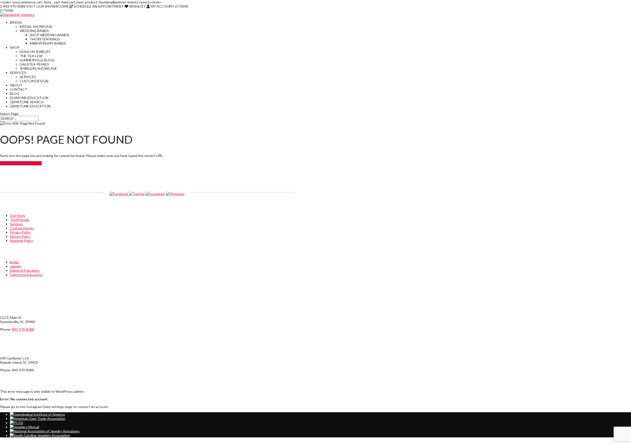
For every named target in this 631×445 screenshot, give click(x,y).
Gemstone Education (30, 106)
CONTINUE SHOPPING (21, 163)
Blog (14, 93)
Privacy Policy (20, 232)
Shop (14, 47)
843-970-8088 (23, 329)
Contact (18, 89)
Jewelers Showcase (38, 68)
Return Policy (20, 236)
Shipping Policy (21, 241)
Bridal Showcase (36, 26)
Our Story (17, 215)
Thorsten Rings (45, 39)
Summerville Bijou (37, 60)
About (16, 85)
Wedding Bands (34, 31)
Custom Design (34, 81)
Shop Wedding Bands (49, 35)
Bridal (16, 22)
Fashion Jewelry (35, 52)
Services (18, 72)
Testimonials (20, 220)
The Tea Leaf (31, 56)
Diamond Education (29, 98)
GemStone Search (26, 102)
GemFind (289, 443)
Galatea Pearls (34, 64)
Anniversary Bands (48, 43)
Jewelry (16, 266)
